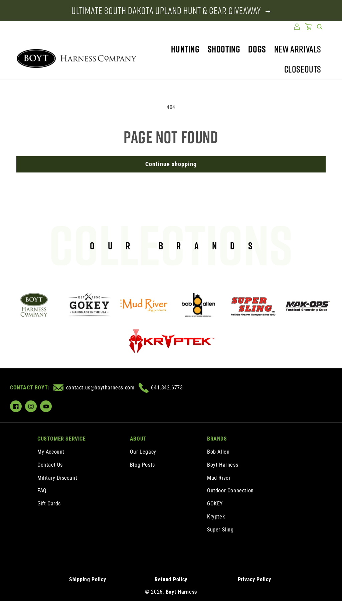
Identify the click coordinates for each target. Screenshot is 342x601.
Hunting (185, 48)
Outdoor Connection (230, 490)
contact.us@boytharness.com (100, 387)
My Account (50, 452)
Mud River (218, 478)
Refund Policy (171, 579)
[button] (319, 26)
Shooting (224, 48)
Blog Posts (142, 465)
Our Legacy (143, 452)
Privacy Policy (254, 579)
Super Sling (220, 529)
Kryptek (216, 516)
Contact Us (50, 465)
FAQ (42, 490)
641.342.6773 (167, 387)
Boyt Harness (222, 465)
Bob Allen (218, 452)
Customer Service (61, 439)
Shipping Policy (87, 579)
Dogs (257, 48)
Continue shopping (171, 163)
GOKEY (215, 503)
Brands (217, 439)
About (138, 439)
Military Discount (57, 478)
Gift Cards (49, 503)
